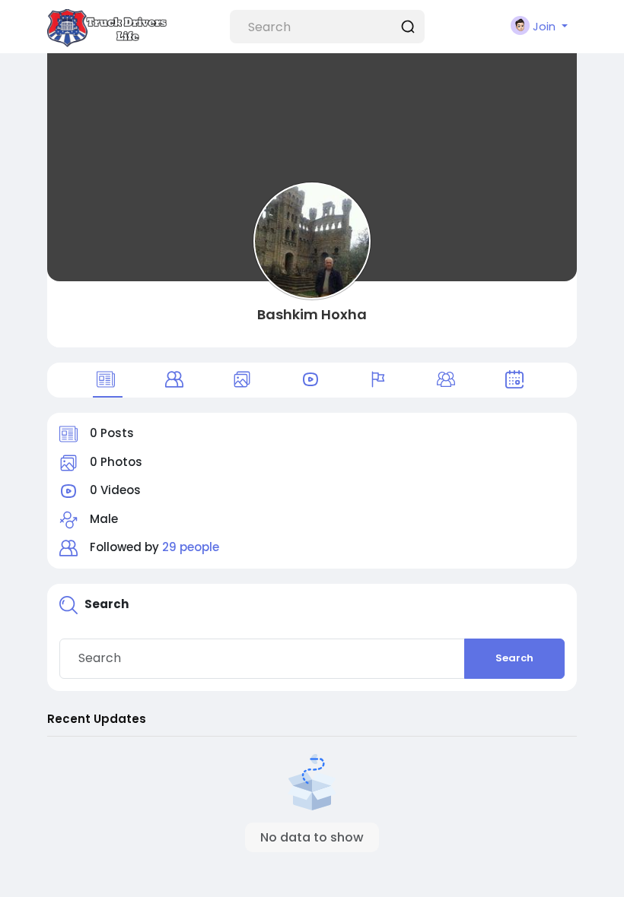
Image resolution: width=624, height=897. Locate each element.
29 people (190, 547)
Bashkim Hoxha (312, 314)
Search (514, 658)
